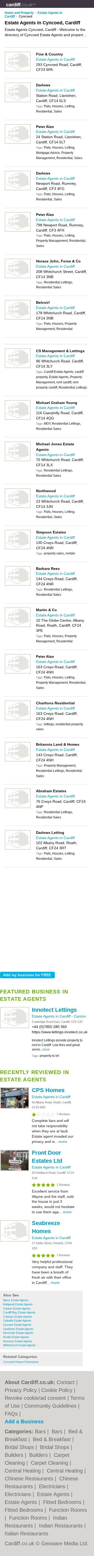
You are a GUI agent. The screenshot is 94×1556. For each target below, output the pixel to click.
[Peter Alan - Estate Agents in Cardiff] (18, 143)
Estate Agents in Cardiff (52, 1016)
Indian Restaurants (61, 1526)
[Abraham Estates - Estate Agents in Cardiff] (18, 807)
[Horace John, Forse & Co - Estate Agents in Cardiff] (18, 277)
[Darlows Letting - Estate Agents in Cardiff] (18, 849)
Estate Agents (54, 1494)
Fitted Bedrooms (63, 1502)
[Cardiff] (36, 8)
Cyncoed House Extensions (21, 1361)
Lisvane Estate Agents (17, 1324)
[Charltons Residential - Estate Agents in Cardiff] (18, 719)
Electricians (53, 1486)
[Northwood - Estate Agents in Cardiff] (18, 507)
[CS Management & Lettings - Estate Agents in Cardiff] (18, 367)
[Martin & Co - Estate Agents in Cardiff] (18, 626)
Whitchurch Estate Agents (19, 1345)
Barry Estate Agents (15, 1300)
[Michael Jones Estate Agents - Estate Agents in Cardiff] (18, 460)
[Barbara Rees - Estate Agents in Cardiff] (18, 585)
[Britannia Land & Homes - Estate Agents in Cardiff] (18, 760)
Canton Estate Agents (17, 1308)
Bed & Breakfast (52, 1439)
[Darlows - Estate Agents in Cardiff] (18, 101)
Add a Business (24, 1421)
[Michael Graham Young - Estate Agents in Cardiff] (18, 419)
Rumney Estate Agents (17, 1341)
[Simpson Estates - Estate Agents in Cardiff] (18, 548)
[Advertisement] (47, 918)
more (46, 1049)
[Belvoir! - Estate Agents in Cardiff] (18, 319)
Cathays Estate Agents (17, 1316)
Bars (41, 1431)
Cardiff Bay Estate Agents (19, 1312)
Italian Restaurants (26, 1533)
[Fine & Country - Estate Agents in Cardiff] (18, 70)
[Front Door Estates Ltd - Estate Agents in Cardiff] (14, 1170)
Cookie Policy (56, 1390)
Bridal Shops (20, 1447)
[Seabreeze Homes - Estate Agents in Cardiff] (14, 1241)
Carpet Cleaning (50, 1463)
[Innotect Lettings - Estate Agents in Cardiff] (14, 1027)
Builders (15, 1455)
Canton (80, 1016)
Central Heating (23, 1471)
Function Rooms (68, 1510)
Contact (66, 1382)
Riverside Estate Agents (18, 1332)
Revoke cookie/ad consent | (37, 1398)
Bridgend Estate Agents (18, 1304)
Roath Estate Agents (16, 1337)
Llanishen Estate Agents (18, 1328)
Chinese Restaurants (30, 1478)
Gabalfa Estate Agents (17, 1320)
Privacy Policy (21, 1390)
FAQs (11, 1414)
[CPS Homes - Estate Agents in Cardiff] (14, 1108)
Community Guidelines (50, 1406)
